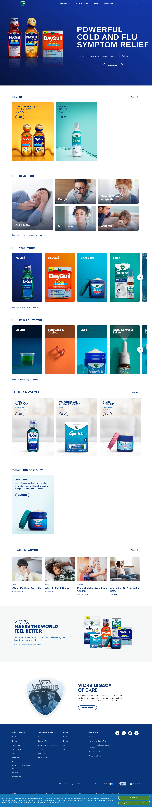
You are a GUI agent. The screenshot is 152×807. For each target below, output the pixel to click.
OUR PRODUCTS (18, 732)
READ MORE (22, 495)
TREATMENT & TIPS (45, 732)
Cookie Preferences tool (15, 802)
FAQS (65, 732)
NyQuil (14, 737)
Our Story (92, 737)
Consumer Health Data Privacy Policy (98, 800)
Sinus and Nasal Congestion (48, 745)
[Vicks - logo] (23, 4)
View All (134, 97)
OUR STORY (93, 732)
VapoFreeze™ (17, 749)
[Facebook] (124, 733)
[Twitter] (117, 733)
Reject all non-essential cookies (134, 803)
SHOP (19, 117)
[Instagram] (136, 733)
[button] (64, 3)
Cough (40, 749)
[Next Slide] (140, 277)
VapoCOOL (16, 758)
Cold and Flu (42, 741)
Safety (40, 737)
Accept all (134, 798)
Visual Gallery (43, 758)
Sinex (14, 753)
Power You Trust (95, 756)
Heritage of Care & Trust (98, 741)
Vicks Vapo (16, 745)
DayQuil (15, 741)
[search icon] (135, 4)
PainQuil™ (16, 772)
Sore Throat (42, 753)
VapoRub (66, 749)
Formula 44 (16, 777)
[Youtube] (130, 733)
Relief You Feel (94, 752)
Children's (16, 762)
